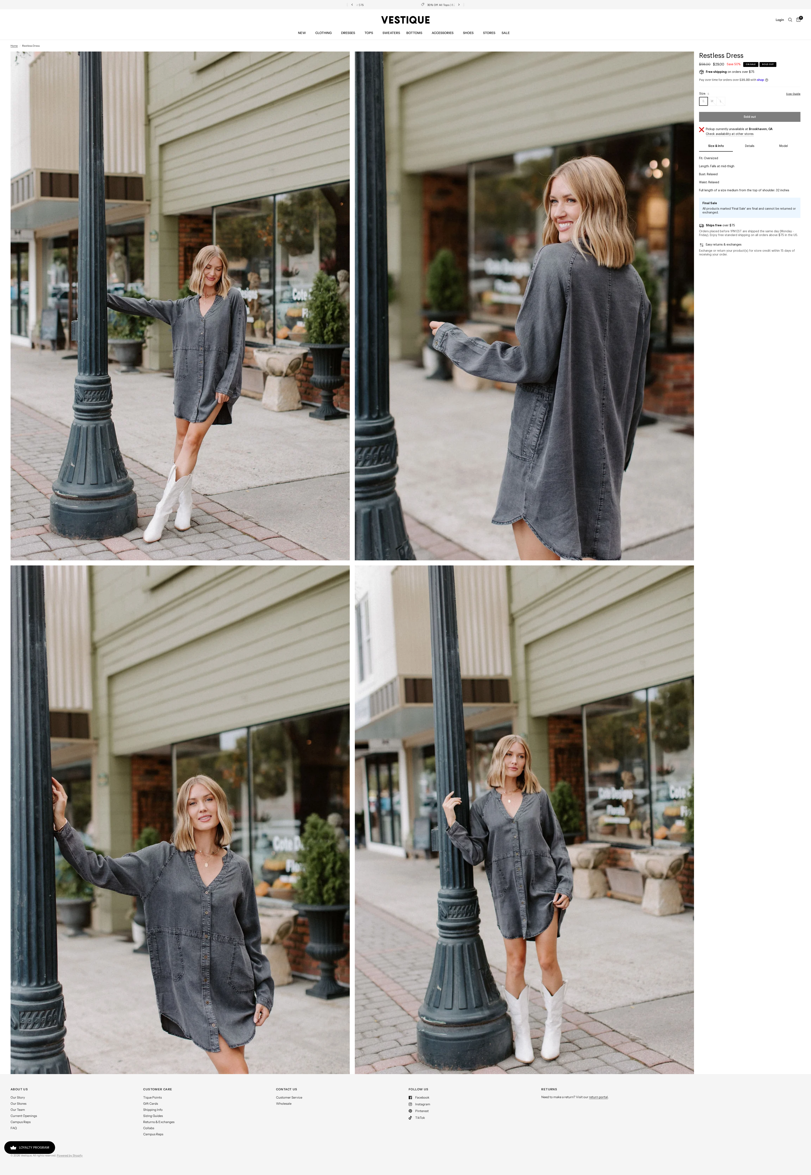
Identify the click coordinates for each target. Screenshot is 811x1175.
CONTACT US (286, 1089)
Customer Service (289, 1097)
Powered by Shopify (70, 1155)
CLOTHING (323, 33)
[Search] (790, 19)
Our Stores (18, 1104)
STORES (489, 33)
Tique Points (152, 1097)
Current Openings (24, 1116)
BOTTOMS (414, 33)
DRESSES (348, 33)
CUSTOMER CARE (157, 1089)
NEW (302, 33)
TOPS (369, 33)
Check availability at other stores (730, 134)
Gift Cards (150, 1104)
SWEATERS (391, 33)
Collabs (148, 1128)
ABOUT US (19, 1089)
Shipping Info (153, 1110)
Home (14, 45)
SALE (506, 33)
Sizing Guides (153, 1116)
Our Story (18, 1097)
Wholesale (283, 1104)
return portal (598, 1097)
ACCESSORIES (442, 33)
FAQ (14, 1128)
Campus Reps (21, 1122)
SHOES (468, 33)
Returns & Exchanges (158, 1122)
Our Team (18, 1110)
